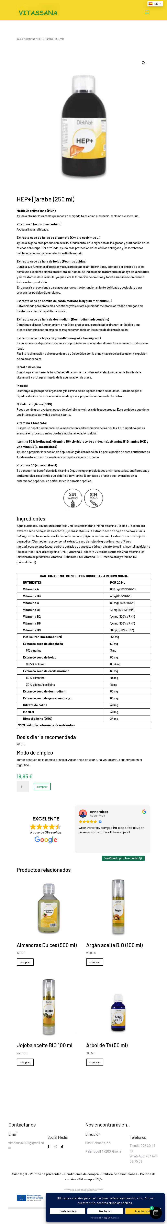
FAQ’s (98, 1179)
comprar (42, 786)
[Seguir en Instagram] (55, 1146)
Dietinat (30, 38)
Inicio (20, 38)
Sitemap (85, 1179)
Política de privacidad (46, 1174)
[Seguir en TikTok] (62, 1146)
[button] (143, 63)
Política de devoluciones (119, 1174)
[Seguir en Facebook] (48, 1146)
